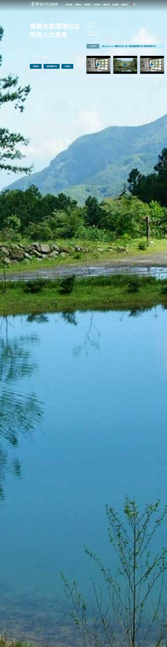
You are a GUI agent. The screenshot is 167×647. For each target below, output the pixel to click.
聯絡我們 (124, 4)
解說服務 (115, 4)
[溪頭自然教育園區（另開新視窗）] (98, 65)
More (38, 60)
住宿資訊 (67, 66)
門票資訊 (36, 66)
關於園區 (69, 4)
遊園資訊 (78, 4)
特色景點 (97, 4)
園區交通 (106, 4)
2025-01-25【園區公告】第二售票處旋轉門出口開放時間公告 (130, 46)
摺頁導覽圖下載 (51, 66)
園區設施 (88, 4)
